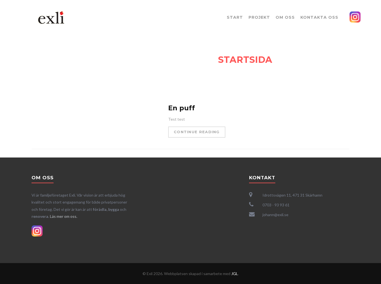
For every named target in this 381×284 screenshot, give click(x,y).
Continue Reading (197, 132)
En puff (181, 108)
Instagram (355, 17)
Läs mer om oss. (63, 216)
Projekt (259, 17)
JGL (234, 273)
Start (235, 17)
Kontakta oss (319, 17)
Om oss (285, 17)
